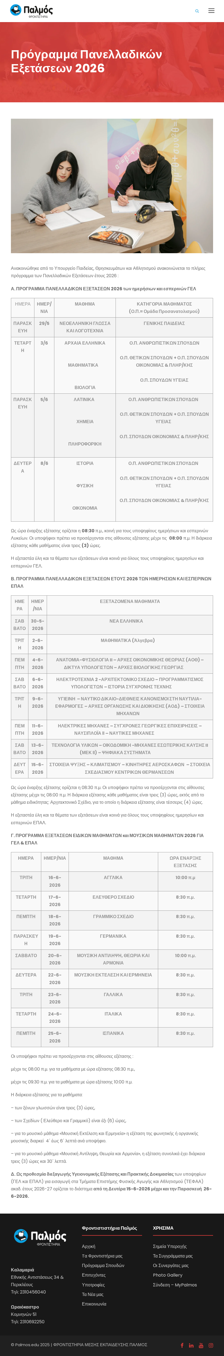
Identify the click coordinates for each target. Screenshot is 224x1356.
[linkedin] (191, 1345)
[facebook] (182, 1345)
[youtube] (201, 1345)
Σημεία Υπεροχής (170, 1246)
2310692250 (32, 1322)
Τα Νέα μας (93, 1294)
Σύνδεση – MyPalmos (175, 1285)
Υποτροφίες (93, 1285)
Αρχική (88, 1246)
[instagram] (211, 1345)
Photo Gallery (167, 1275)
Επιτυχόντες (94, 1275)
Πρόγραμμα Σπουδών (103, 1265)
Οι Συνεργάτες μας (171, 1265)
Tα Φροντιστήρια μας (102, 1256)
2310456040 (33, 1292)
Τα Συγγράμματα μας (173, 1256)
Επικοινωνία (94, 1304)
